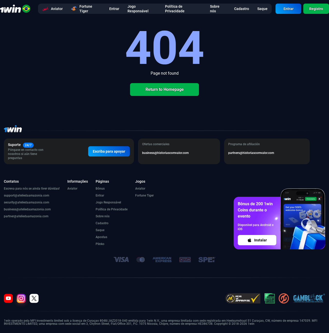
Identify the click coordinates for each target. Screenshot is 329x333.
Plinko (100, 244)
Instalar (260, 240)
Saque (100, 230)
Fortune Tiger (144, 195)
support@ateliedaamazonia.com (26, 195)
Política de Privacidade (111, 209)
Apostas (101, 237)
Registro (316, 9)
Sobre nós (102, 216)
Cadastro (102, 223)
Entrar (289, 9)
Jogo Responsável (108, 202)
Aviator (72, 188)
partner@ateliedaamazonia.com (26, 216)
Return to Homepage (164, 89)
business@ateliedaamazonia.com (27, 209)
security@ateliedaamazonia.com (26, 202)
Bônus (100, 188)
